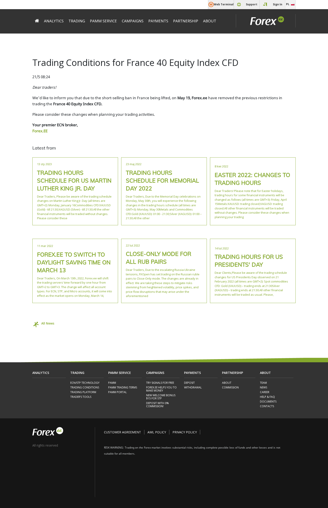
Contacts (267, 406)
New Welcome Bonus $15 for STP (160, 397)
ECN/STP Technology (85, 383)
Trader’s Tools (80, 397)
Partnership (185, 20)
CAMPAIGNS (132, 20)
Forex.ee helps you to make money (161, 389)
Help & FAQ (267, 397)
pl (287, 4)
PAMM (112, 383)
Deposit (189, 383)
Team (263, 383)
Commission (230, 387)
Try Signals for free (160, 383)
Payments (158, 20)
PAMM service (103, 20)
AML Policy (156, 432)
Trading (77, 20)
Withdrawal (193, 387)
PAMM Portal (117, 392)
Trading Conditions (84, 387)
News (263, 387)
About (209, 20)
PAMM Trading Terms (122, 387)
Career (264, 392)
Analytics (54, 20)
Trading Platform (83, 392)
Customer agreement (122, 432)
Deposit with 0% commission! (157, 405)
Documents (268, 401)
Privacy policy (184, 432)
